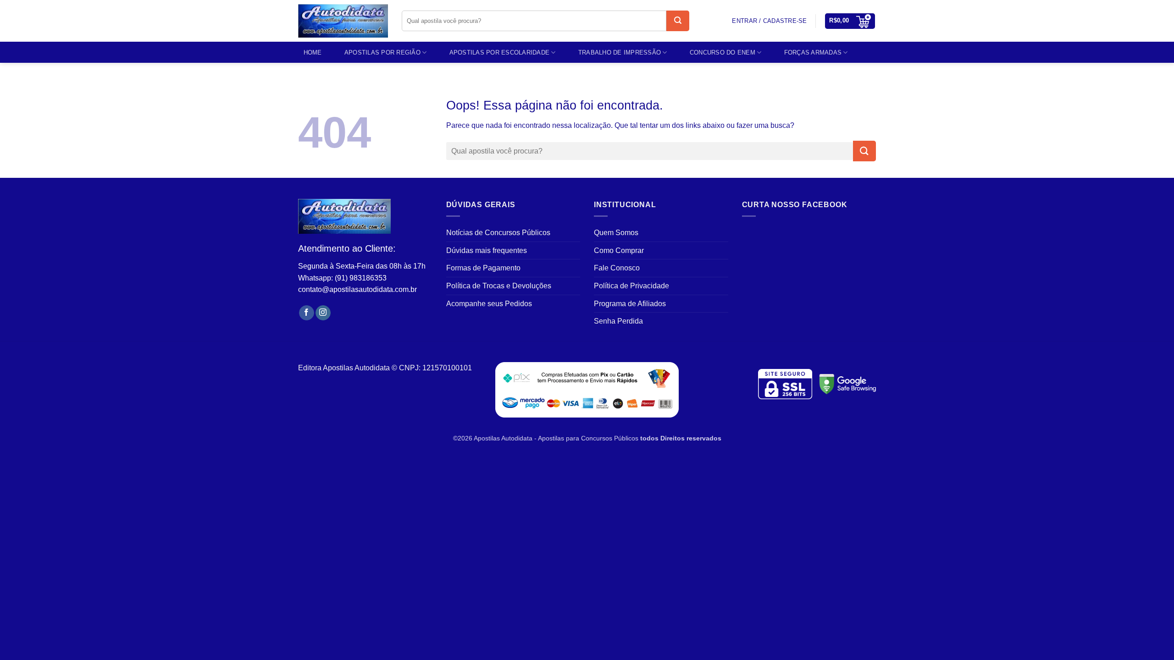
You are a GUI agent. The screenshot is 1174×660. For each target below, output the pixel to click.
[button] (850, 21)
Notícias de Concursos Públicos (498, 232)
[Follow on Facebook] (306, 313)
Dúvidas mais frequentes (486, 250)
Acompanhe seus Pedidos (489, 304)
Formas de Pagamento (483, 268)
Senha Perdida (618, 321)
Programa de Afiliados (630, 304)
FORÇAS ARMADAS (813, 52)
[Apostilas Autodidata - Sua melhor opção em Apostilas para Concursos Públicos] (343, 21)
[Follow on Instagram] (323, 313)
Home (313, 52)
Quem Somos (616, 232)
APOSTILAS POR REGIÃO (382, 52)
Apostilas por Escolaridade (499, 52)
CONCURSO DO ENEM (722, 52)
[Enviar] (677, 21)
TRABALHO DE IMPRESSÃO (619, 52)
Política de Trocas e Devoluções (498, 286)
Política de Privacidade (631, 286)
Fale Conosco (617, 268)
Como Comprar (619, 250)
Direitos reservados (690, 438)
